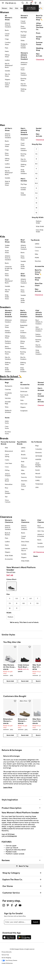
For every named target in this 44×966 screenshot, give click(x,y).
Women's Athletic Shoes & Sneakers (24, 56)
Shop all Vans (10, 572)
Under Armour (23, 485)
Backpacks (8, 386)
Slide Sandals (23, 194)
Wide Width (40, 226)
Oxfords (7, 167)
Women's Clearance (9, 521)
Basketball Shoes (24, 139)
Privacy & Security (6, 952)
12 (36, 198)
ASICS (23, 451)
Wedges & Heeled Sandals (24, 46)
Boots (7, 30)
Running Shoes (23, 79)
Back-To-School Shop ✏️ (38, 272)
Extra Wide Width (39, 231)
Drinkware (23, 391)
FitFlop (7, 470)
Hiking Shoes (7, 56)
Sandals (7, 71)
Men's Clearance (25, 521)
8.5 (36, 164)
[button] (15, 647)
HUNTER (38, 459)
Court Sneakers (23, 331)
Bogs (37, 446)
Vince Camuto (7, 501)
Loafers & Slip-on (24, 549)
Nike (36, 254)
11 (36, 188)
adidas (37, 244)
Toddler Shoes (7, 246)
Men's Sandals (24, 180)
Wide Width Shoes (7, 297)
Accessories (39, 266)
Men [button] (11, 8)
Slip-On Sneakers (24, 85)
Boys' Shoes (23, 241)
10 (36, 178)
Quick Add (10, 681)
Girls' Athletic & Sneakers (39, 329)
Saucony (24, 477)
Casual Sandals (23, 22)
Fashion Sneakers (24, 74)
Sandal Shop (38, 129)
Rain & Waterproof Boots (8, 65)
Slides (23, 40)
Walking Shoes (23, 90)
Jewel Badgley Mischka (38, 465)
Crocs (37, 251)
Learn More (7, 787)
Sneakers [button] (24, 8)
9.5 (36, 173)
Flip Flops (24, 32)
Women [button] (4, 8)
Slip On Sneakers (39, 346)
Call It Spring (7, 455)
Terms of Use (5, 955)
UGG (36, 487)
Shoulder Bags (8, 402)
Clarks (7, 460)
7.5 (36, 154)
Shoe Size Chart (38, 284)
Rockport (38, 477)
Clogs (7, 39)
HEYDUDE (38, 456)
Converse (38, 247)
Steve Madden (7, 492)
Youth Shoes (7, 251)
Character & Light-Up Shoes (8, 268)
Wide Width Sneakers (24, 171)
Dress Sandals (23, 27)
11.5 (36, 193)
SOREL (37, 480)
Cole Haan (8, 463)
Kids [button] (16, 8)
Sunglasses (24, 411)
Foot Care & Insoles (24, 396)
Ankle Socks (7, 422)
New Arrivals (39, 135)
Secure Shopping (6, 957)
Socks (7, 418)
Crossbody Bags (8, 394)
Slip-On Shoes (7, 75)
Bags (7, 382)
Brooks (23, 454)
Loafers (7, 60)
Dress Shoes (7, 154)
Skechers (38, 261)
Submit (35, 922)
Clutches (8, 389)
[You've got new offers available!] (31, 3)
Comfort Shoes (8, 43)
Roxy (6, 488)
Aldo (6, 448)
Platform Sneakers (8, 342)
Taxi (6, 497)
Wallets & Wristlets (8, 411)
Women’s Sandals (24, 17)
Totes (6, 407)
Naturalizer (8, 484)
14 (36, 208)
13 (36, 203)
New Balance (24, 466)
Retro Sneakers (8, 347)
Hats (22, 400)
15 (36, 213)
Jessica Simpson (8, 474)
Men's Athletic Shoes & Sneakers (24, 131)
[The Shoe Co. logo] (11, 3)
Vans (22, 489)
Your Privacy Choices (11, 960)
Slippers (7, 79)
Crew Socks (7, 427)
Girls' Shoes (23, 275)
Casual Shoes (7, 34)
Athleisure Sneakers (24, 63)
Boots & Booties (7, 534)
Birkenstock (9, 451)
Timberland (39, 484)
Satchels (8, 398)
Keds (22, 461)
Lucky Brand (7, 480)
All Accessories (24, 383)
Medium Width (38, 222)
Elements (38, 452)
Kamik (37, 470)
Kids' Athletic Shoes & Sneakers (39, 313)
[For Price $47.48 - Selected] (11, 586)
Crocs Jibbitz (24, 388)
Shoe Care (23, 404)
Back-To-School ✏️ (35, 8)
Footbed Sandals (23, 36)
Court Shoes (23, 69)
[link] (9, 669)
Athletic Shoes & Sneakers (8, 25)
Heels (7, 51)
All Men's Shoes (8, 129)
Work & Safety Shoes (7, 85)
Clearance (40, 140)
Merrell (37, 473)
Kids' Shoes (7, 241)
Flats (6, 48)
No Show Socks (8, 432)
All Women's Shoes (8, 18)
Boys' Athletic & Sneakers (39, 322)
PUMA (37, 258)
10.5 (36, 183)
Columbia (38, 449)
